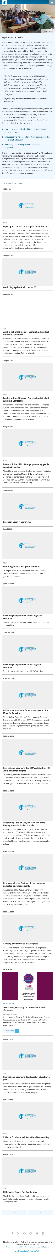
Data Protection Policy (32, 1251)
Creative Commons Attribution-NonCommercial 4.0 (24, 1247)
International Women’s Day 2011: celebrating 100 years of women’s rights (27, 760)
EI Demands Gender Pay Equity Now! (27, 1178)
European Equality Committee (27, 506)
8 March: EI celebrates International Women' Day (27, 1123)
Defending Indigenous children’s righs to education (27, 652)
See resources (11, 1031)
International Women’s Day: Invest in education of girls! (27, 1066)
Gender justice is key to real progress (27, 937)
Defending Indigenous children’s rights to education (27, 604)
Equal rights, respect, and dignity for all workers (27, 218)
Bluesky (36, 1233)
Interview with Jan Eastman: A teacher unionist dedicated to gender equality (27, 878)
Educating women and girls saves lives (27, 553)
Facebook (12, 1233)
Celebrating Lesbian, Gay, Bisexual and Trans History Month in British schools (27, 817)
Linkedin (42, 1233)
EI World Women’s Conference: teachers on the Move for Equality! (27, 703)
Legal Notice (19, 1251)
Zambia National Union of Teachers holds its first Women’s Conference (27, 324)
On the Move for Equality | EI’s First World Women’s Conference (27, 991)
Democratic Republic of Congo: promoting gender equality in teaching (27, 454)
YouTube (24, 1233)
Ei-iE (3, 3)
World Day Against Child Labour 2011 (27, 271)
